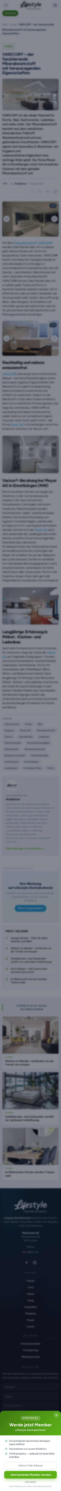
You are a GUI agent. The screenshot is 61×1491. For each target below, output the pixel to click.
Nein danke (30, 1481)
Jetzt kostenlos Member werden (30, 1474)
